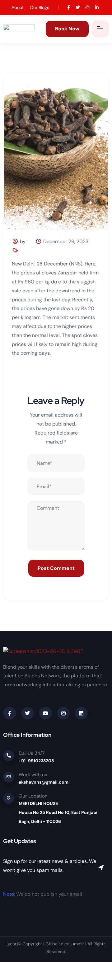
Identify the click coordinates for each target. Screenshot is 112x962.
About (18, 7)
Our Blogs (39, 7)
